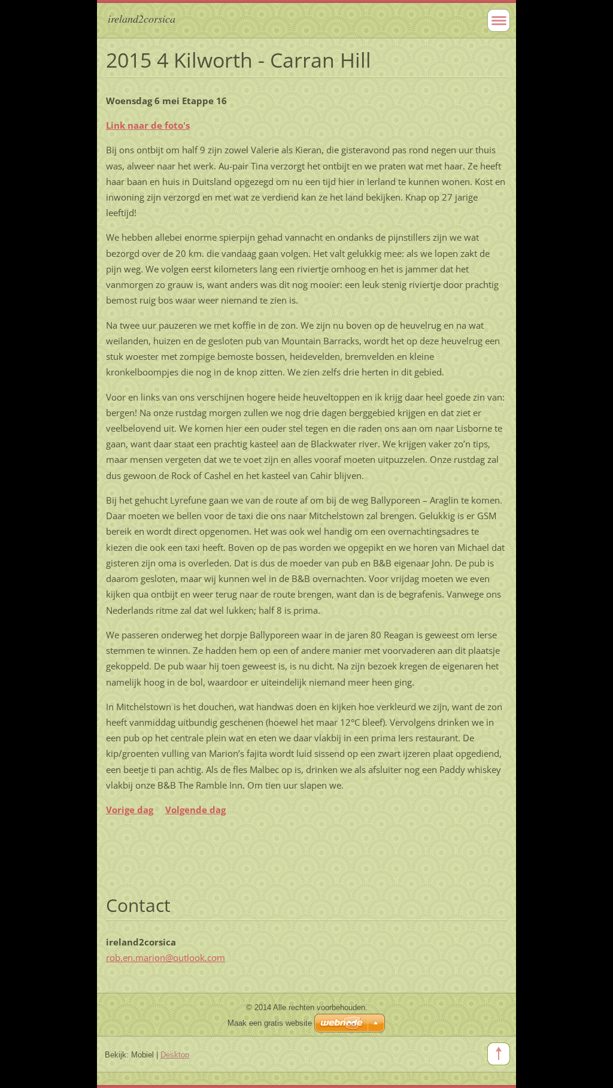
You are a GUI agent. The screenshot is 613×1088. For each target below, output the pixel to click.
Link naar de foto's (148, 125)
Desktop (174, 1054)
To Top (498, 1053)
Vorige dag (129, 810)
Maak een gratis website (269, 1023)
